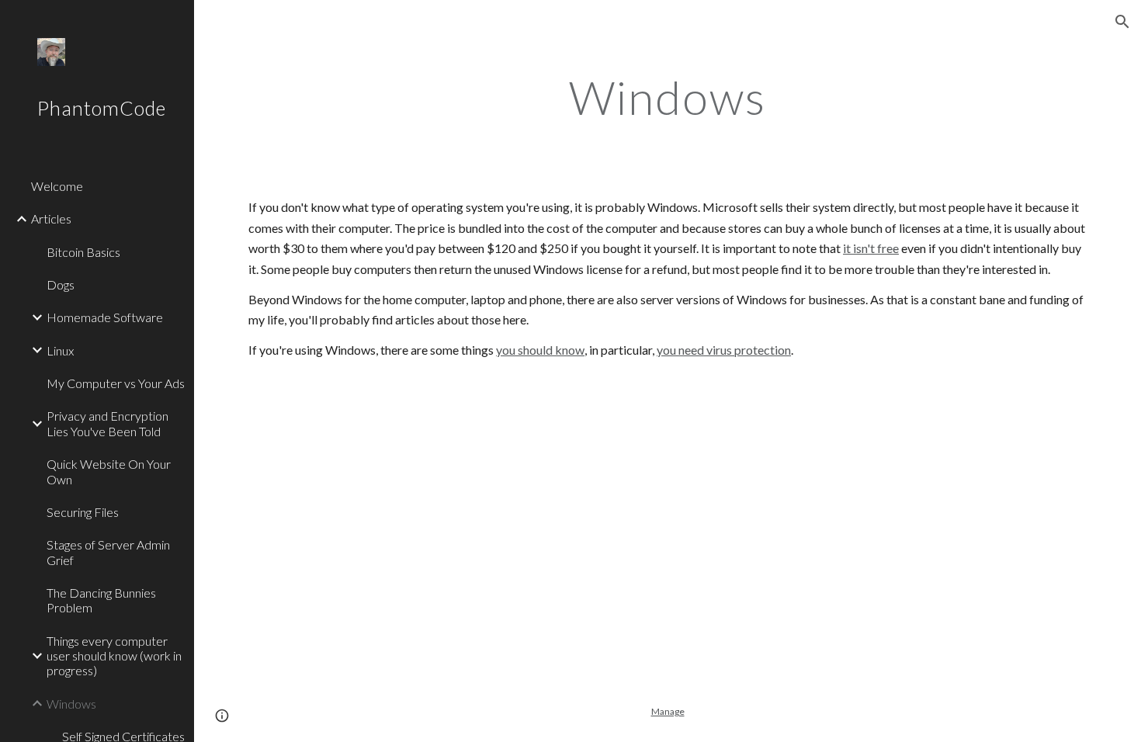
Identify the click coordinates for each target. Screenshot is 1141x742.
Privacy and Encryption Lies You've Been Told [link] (107, 423)
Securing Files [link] (83, 511)
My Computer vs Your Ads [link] (116, 383)
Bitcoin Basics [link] (83, 251)
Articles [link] (51, 218)
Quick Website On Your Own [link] (109, 471)
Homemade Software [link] (105, 317)
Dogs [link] (61, 284)
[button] (1122, 21)
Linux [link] (60, 350)
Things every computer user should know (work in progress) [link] (114, 655)
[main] (667, 97)
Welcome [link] (57, 186)
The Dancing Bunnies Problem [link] (101, 600)
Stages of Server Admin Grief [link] (108, 552)
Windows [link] (71, 703)
